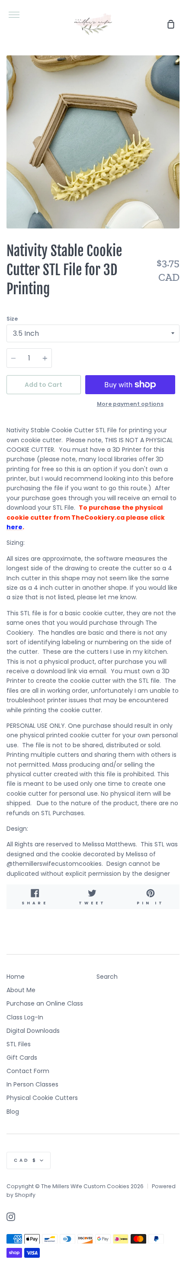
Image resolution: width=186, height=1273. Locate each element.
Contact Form (27, 1071)
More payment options (130, 404)
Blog (12, 1111)
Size (12, 318)
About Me (20, 990)
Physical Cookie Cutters (42, 1097)
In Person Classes (32, 1084)
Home (15, 976)
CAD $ (26, 1160)
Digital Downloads (33, 1030)
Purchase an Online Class (44, 1003)
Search (107, 976)
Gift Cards (21, 1057)
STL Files (18, 1044)
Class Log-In (24, 1017)
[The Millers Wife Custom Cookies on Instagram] (10, 1216)
